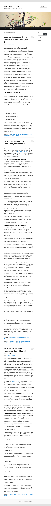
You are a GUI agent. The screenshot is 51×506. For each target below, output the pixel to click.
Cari (38, 32)
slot (8, 134)
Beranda (5, 28)
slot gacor (10, 494)
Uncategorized (12, 341)
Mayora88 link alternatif (16, 381)
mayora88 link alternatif (24, 134)
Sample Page (11, 28)
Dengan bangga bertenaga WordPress (25, 501)
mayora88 (17, 134)
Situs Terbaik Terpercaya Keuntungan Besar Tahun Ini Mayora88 (15, 351)
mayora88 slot (8, 135)
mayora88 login (10, 342)
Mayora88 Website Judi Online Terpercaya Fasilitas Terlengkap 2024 (16, 39)
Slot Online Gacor (11, 6)
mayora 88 (13, 134)
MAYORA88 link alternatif (22, 151)
